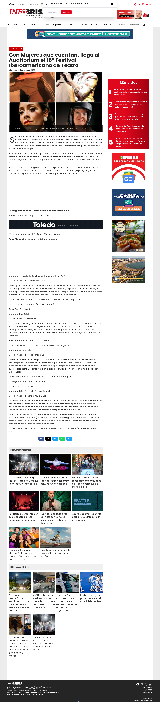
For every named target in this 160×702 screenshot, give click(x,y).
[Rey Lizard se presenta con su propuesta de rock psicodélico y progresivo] (24, 501)
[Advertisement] (56, 192)
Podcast (122, 25)
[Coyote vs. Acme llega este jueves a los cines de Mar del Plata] (55, 537)
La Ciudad (12, 25)
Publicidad (148, 689)
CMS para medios (140, 700)
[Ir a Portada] (30, 12)
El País (24, 25)
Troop (150, 700)
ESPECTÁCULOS (16, 48)
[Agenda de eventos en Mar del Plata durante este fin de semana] (87, 501)
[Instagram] (143, 4)
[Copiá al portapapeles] (69, 439)
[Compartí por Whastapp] (62, 439)
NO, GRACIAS (52, 12)
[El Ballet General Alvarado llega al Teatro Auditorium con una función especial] (55, 464)
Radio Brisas (109, 25)
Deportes (45, 25)
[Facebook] (135, 4)
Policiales (95, 25)
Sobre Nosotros (147, 693)
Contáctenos (147, 687)
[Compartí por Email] (55, 439)
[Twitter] (139, 4)
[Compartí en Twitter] (48, 439)
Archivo (149, 698)
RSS (144, 698)
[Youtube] (147, 4)
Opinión (84, 25)
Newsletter (134, 25)
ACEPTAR (66, 12)
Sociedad (73, 25)
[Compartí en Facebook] (41, 439)
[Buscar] (150, 25)
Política (34, 25)
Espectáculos (59, 25)
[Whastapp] (150, 684)
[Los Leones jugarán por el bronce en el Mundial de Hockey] (91, 582)
